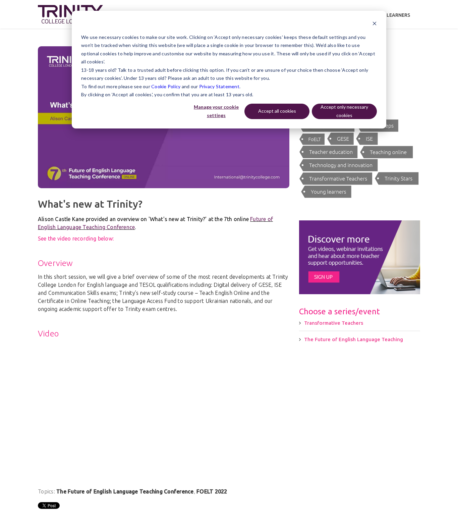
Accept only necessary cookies (344, 111)
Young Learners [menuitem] (389, 15)
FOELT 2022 (211, 491)
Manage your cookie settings (216, 111)
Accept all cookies (277, 111)
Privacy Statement (219, 86)
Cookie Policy (165, 86)
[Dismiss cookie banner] (374, 24)
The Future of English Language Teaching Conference (125, 491)
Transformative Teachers (333, 323)
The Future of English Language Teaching (353, 339)
